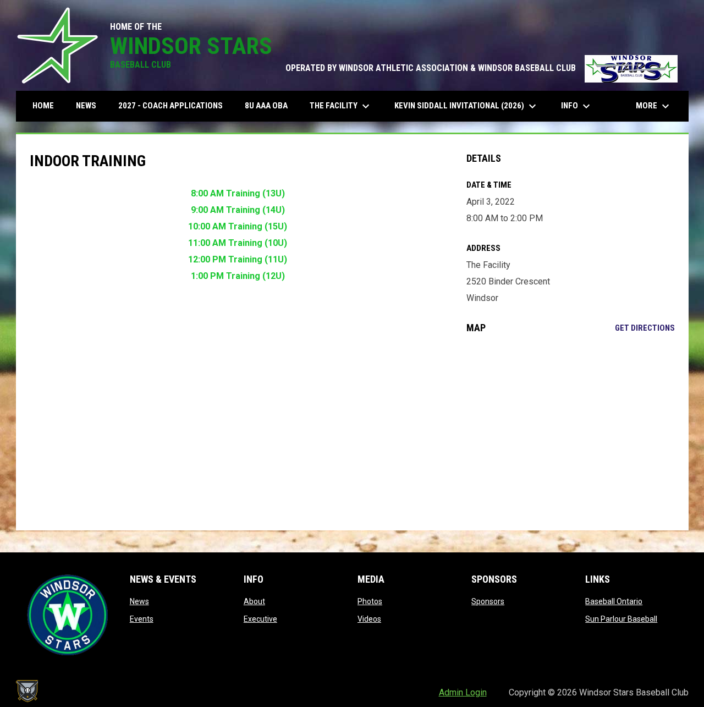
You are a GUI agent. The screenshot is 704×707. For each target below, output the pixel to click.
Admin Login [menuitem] (463, 692)
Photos (370, 601)
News (139, 601)
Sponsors (487, 601)
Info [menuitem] (577, 106)
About (254, 601)
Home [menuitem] (43, 106)
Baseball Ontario (613, 601)
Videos (369, 619)
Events (141, 619)
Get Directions (645, 328)
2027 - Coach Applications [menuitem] (170, 106)
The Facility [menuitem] (341, 106)
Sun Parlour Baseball (621, 619)
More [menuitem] (654, 106)
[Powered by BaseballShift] (27, 691)
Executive (260, 619)
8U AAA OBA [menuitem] (266, 106)
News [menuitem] (86, 106)
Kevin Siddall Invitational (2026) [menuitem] (466, 106)
